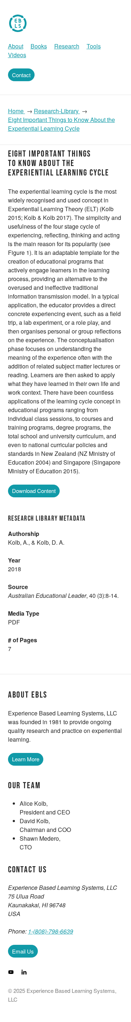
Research (66, 46)
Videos (17, 55)
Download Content (34, 490)
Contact (21, 75)
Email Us (23, 951)
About (15, 46)
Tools (94, 46)
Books (39, 46)
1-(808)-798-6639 (50, 931)
